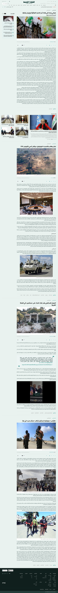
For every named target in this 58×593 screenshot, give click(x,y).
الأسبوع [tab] (3, 13)
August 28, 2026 (25, 364)
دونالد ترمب (42, 295)
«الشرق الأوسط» (52, 41)
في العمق (19, 5)
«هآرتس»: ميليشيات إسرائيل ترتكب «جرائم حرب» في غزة (39, 421)
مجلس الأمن (50, 295)
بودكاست (14, 5)
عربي (55, 1)
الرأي (39, 5)
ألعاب (11, 5)
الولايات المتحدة (49, 575)
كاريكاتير (45, 576)
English (53, 1)
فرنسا (21, 295)
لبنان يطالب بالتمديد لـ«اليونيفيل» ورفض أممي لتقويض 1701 (38, 146)
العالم (41, 5)
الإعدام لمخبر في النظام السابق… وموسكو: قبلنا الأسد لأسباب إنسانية (7, 26)
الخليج (54, 576)
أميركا (24, 295)
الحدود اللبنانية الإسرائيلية (36, 295)
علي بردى (52, 177)
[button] (36, 392)
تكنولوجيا (28, 5)
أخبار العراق (50, 108)
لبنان (30, 295)
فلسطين (38, 565)
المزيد (9, 5)
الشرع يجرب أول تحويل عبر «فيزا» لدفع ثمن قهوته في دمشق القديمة (8, 36)
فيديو (16, 5)
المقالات (45, 575)
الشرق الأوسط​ (44, 5)
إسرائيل (27, 295)
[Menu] (55, 5)
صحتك (31, 575)
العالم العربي (54, 10)
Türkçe (51, 1)
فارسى (47, 1)
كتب (36, 575)
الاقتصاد (37, 5)
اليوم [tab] (5, 13)
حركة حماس (42, 565)
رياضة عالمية (55, 586)
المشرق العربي (48, 10)
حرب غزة (51, 565)
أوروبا (50, 576)
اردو (49, 1)
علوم (31, 576)
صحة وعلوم (31, 5)
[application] (36, 392)
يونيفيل (46, 295)
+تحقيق (50, 586)
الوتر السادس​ (35, 576)
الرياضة (21, 5)
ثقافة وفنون (34, 5)
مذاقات (22, 575)
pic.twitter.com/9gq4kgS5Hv (46, 362)
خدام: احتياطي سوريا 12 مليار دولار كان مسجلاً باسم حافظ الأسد (7, 33)
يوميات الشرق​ (24, 5)
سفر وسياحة (21, 576)
